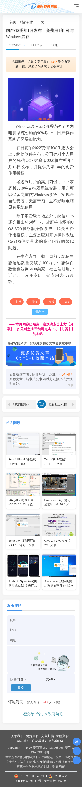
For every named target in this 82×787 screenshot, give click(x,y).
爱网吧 (37, 747)
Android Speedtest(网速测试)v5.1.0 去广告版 (22, 585)
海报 (51, 301)
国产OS (40, 311)
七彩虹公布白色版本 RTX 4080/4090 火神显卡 (62, 404)
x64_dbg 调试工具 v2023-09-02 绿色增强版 (22, 504)
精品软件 (26, 22)
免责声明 (32, 736)
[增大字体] (74, 22)
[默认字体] (69, 22)
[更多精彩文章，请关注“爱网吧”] (41, 355)
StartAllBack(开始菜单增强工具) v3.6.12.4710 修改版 (22, 464)
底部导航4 (39, 741)
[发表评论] (76, 751)
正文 (41, 22)
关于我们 (17, 736)
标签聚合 (62, 736)
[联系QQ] (76, 741)
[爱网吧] (41, 6)
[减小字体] (65, 22)
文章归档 (47, 736)
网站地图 (23, 741)
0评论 (54, 45)
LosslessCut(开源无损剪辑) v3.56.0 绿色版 (58, 504)
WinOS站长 (56, 747)
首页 (13, 22)
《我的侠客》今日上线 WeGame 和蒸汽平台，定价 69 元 (23, 404)
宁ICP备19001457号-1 (33, 776)
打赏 (18, 301)
